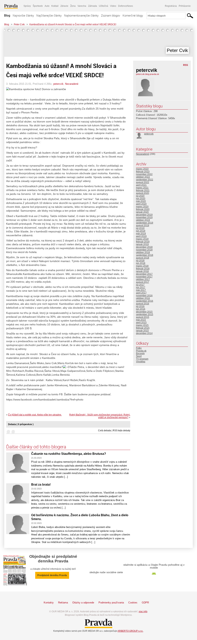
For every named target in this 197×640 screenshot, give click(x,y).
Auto (47, 6)
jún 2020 (140, 198)
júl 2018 (140, 260)
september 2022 (144, 179)
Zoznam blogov (110, 15)
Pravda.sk (141, 350)
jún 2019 (140, 231)
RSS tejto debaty (121, 430)
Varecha (82, 6)
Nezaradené (71, 83)
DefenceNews (125, 6)
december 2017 (144, 274)
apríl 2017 (141, 293)
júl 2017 (140, 284)
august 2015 (142, 317)
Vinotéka (140, 361)
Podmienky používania (111, 602)
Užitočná (103, 6)
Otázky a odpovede (83, 602)
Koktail (54, 6)
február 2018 (142, 268)
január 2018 (142, 271)
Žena (73, 6)
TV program (142, 359)
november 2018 (144, 249)
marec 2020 (142, 206)
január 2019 (142, 244)
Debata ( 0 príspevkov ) (20, 424)
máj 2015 (141, 319)
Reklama (63, 602)
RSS (185, 65)
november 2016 (144, 295)
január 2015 (142, 330)
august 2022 (142, 182)
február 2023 (142, 171)
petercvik (58, 83)
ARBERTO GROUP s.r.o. (130, 631)
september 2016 (144, 301)
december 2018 (144, 247)
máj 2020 (141, 201)
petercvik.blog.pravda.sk (147, 74)
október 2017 (143, 279)
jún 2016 (140, 309)
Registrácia (171, 6)
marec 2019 (142, 239)
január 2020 (142, 212)
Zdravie (64, 6)
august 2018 (142, 257)
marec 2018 (142, 266)
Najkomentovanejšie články (81, 15)
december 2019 (144, 214)
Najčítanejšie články (49, 15)
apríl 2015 (141, 322)
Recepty (140, 353)
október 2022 (143, 177)
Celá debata (104, 430)
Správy (27, 6)
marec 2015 (142, 325)
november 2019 (144, 217)
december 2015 (144, 311)
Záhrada (92, 6)
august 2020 (142, 193)
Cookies (132, 602)
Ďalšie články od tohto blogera (36, 447)
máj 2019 (141, 233)
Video (113, 6)
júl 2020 (140, 195)
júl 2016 (140, 306)
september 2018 (144, 255)
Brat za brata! (41, 484)
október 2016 (143, 298)
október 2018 (143, 252)
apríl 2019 (141, 236)
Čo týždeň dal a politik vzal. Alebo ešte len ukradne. (35, 414)
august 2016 (142, 303)
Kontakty (49, 602)
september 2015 (144, 314)
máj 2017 (141, 290)
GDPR (145, 602)
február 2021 (142, 190)
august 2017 (142, 282)
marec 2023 (142, 169)
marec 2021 (142, 187)
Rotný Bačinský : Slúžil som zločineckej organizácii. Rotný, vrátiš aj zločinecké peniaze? (99, 416)
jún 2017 (140, 287)
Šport (139, 356)
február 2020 (142, 209)
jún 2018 (140, 263)
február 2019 (142, 241)
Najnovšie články (23, 15)
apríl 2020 (141, 204)
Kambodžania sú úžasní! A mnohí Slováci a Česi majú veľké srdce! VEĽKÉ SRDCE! (72, 24)
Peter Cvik (19, 24)
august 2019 (142, 225)
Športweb (38, 6)
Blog (7, 15)
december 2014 (144, 333)
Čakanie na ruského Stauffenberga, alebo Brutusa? (68, 453)
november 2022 (144, 174)
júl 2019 (140, 228)
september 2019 (144, 222)
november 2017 (144, 276)
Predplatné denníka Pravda (52, 575)
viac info (143, 611)
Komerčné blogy (133, 15)
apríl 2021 (141, 185)
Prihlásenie (185, 6)
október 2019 (143, 220)
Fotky (139, 348)
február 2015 (142, 328)
